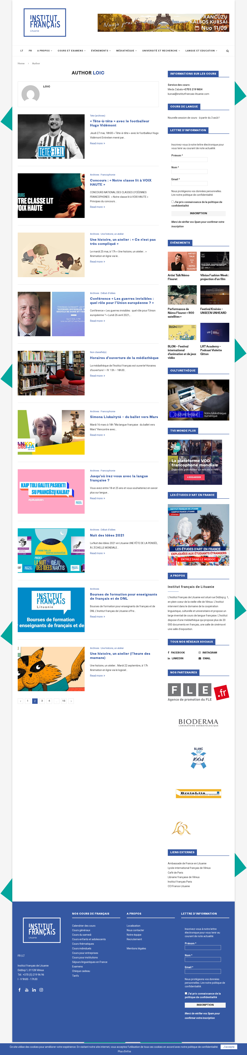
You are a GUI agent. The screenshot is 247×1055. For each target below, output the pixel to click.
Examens (77, 966)
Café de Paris (175, 872)
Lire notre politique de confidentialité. (192, 194)
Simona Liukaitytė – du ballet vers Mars (124, 417)
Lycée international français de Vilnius (189, 867)
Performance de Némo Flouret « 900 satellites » (181, 313)
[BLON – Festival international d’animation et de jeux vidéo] (182, 332)
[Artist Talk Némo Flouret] (182, 261)
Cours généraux (81, 930)
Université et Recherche (160, 50)
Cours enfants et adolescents (89, 939)
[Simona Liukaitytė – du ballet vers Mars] (51, 432)
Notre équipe (134, 934)
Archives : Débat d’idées (102, 293)
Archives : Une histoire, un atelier (107, 234)
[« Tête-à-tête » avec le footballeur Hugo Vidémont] (51, 136)
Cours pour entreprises (85, 953)
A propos (43, 50)
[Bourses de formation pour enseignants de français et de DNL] (51, 610)
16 (63, 701)
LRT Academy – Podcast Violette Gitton (211, 350)
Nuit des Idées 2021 (107, 535)
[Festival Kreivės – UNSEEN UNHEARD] (214, 295)
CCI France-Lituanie (179, 886)
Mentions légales (136, 948)
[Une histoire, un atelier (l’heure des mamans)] (51, 669)
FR (19, 955)
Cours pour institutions (85, 957)
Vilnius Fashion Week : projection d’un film (214, 277)
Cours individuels (81, 948)
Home (21, 63)
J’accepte (229, 1046)
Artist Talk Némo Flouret (178, 277)
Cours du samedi (81, 934)
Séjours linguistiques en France (89, 962)
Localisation (133, 925)
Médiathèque (125, 50)
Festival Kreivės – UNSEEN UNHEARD (213, 311)
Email (175, 179)
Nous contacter (135, 930)
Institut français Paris (180, 881)
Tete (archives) (97, 115)
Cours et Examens (70, 50)
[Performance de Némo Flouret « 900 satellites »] (182, 295)
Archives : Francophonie (102, 174)
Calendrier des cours (83, 925)
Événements (99, 50)
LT (23, 955)
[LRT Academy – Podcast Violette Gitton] (214, 332)
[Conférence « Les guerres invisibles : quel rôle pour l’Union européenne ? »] (51, 314)
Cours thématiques (83, 943)
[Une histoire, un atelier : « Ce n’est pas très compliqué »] (51, 255)
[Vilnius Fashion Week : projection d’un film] (214, 261)
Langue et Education (200, 50)
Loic (46, 86)
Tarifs (75, 975)
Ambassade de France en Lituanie (187, 863)
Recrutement (134, 939)
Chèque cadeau (81, 971)
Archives (94, 589)
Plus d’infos (124, 1051)
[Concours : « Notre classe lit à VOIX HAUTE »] (51, 195)
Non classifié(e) (98, 352)
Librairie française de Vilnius (184, 877)
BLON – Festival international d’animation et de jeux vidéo (182, 352)
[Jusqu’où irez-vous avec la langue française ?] (51, 491)
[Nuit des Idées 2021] (51, 550)
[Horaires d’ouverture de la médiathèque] (51, 373)
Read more (96, 143)
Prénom (177, 155)
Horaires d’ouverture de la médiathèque (124, 358)
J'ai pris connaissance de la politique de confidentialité (196, 204)
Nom (175, 167)
